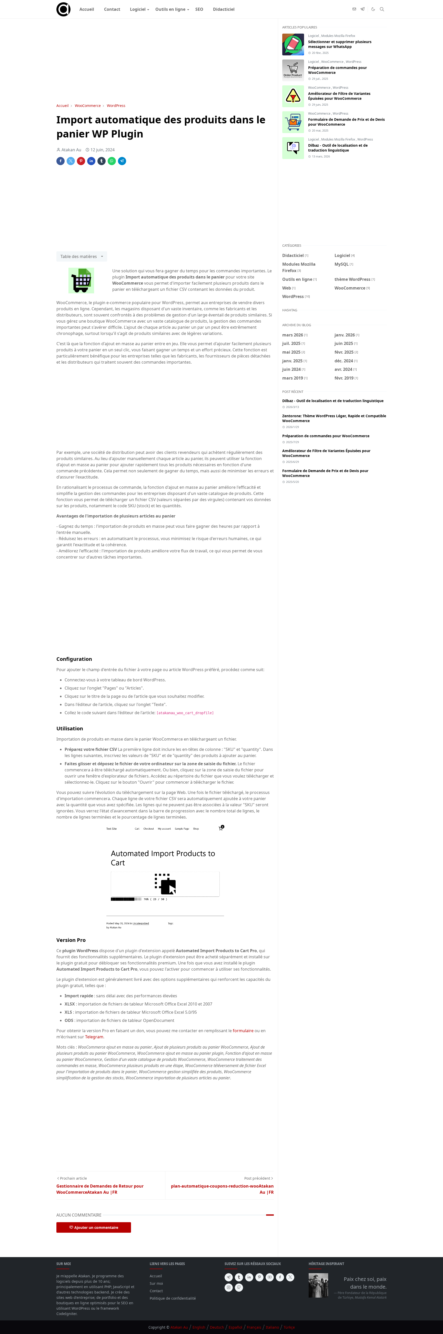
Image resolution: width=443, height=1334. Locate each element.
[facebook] (280, 1277)
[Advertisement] (165, 61)
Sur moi (156, 1283)
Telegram (94, 1037)
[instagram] (229, 1287)
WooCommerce (332, 61)
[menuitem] (87, 9)
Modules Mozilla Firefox (338, 36)
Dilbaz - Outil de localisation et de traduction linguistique (338, 148)
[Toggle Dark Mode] (373, 9)
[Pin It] (81, 161)
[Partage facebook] (60, 161)
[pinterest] (259, 1277)
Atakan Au (179, 1327)
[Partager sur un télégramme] (122, 161)
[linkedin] (249, 1277)
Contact (156, 1290)
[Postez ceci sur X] (71, 161)
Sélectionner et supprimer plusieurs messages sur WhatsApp (339, 44)
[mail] (354, 9)
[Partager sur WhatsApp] (112, 161)
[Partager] (101, 161)
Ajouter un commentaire (96, 1227)
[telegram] (362, 9)
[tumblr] (239, 1277)
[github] (239, 1287)
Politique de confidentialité (173, 1298)
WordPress (353, 61)
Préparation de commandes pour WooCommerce (325, 435)
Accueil (156, 1275)
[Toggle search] (382, 9)
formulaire (244, 1030)
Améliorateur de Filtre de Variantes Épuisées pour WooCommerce (339, 96)
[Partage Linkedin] (91, 161)
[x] (290, 1277)
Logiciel (313, 36)
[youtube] (270, 1277)
